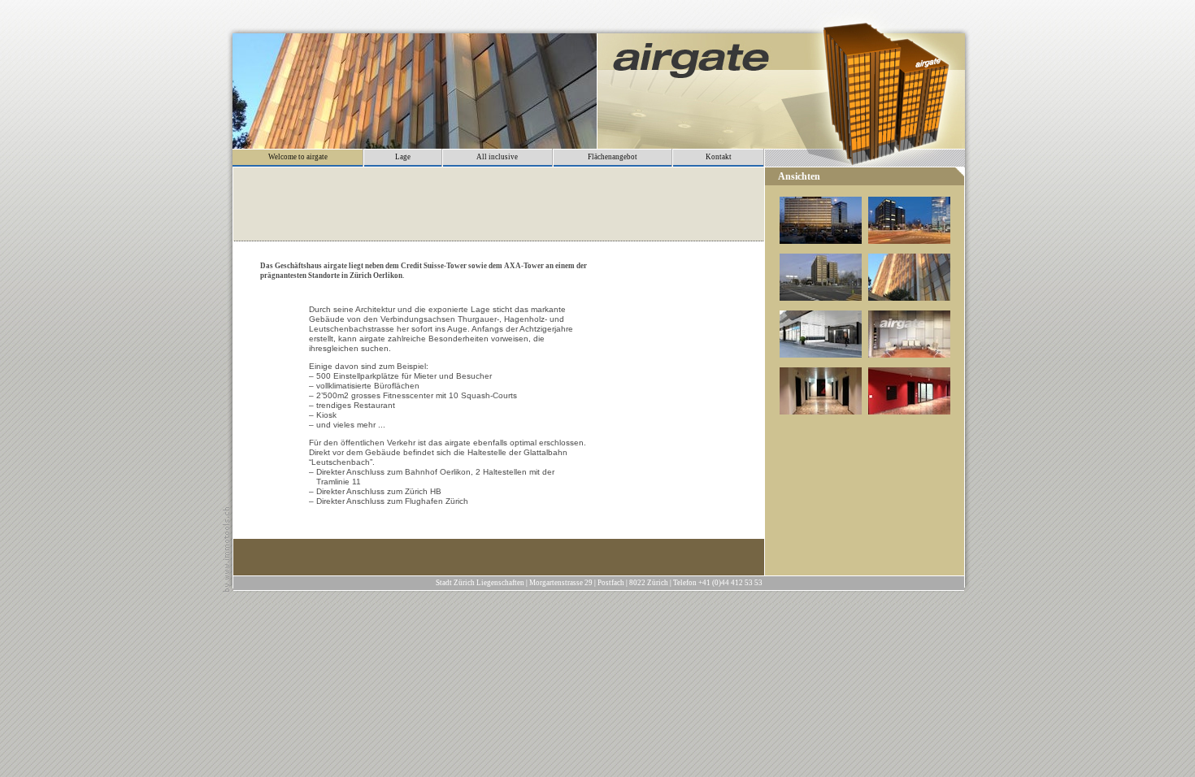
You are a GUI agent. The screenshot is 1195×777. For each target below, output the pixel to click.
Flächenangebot (612, 157)
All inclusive (497, 157)
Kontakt (719, 157)
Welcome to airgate (298, 157)
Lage (403, 157)
